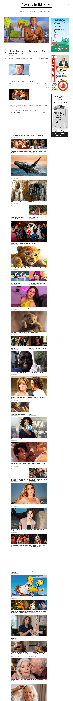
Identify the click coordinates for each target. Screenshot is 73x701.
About (45, 11)
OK (25, 11)
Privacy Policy (50, 11)
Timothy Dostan (11, 55)
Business (41, 11)
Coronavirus (32, 11)
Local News (22, 11)
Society (37, 11)
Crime (28, 11)
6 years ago (14, 55)
